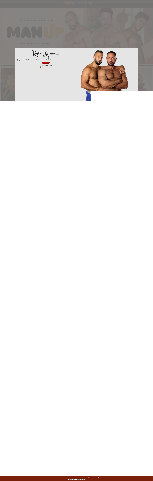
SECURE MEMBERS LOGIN (46, 67)
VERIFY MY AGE (46, 62)
